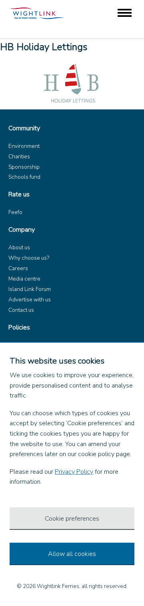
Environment (24, 146)
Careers (18, 268)
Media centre (24, 279)
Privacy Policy (74, 471)
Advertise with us (29, 299)
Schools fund (24, 177)
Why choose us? (28, 258)
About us (19, 247)
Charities (19, 156)
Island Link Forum (29, 289)
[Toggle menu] (124, 13)
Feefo (15, 212)
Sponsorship (24, 167)
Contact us (21, 310)
